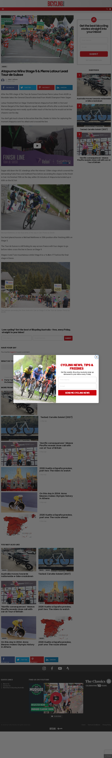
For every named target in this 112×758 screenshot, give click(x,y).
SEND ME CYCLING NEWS (77, 392)
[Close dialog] (97, 357)
